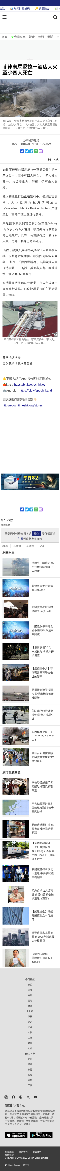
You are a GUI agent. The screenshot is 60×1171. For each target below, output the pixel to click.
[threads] (20, 1097)
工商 (30, 1085)
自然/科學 (30, 1053)
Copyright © (11, 1158)
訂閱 (20, 538)
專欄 (30, 1016)
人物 (30, 1032)
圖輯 (30, 1080)
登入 (36, 533)
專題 (30, 1021)
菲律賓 (17, 546)
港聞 (50, 36)
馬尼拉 (30, 546)
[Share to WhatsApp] (36, 151)
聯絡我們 (23, 1152)
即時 (32, 36)
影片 (30, 984)
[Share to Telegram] (31, 151)
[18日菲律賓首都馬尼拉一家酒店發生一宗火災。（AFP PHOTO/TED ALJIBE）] (30, 319)
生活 (30, 1037)
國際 (30, 1000)
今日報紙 (30, 979)
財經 (30, 1006)
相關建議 (9, 1152)
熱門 (41, 36)
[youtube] (35, 1097)
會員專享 (20, 36)
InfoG (30, 1011)
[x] (28, 1097)
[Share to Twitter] (27, 151)
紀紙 (30, 1059)
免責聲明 (37, 1152)
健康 (30, 1043)
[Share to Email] (41, 151)
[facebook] (13, 1097)
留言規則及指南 (5, 525)
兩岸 (30, 995)
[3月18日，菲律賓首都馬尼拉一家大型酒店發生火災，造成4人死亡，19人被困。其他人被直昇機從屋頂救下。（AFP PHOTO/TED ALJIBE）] (30, 98)
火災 (42, 546)
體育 (30, 1064)
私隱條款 (9, 1155)
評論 (30, 1027)
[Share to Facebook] (22, 151)
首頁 (5, 36)
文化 (30, 1048)
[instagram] (6, 1097)
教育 (30, 1069)
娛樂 (30, 1074)
